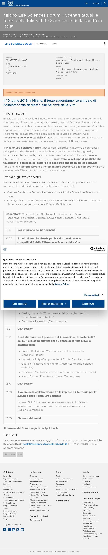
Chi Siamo (8, 472)
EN (86, 3)
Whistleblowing (89, 531)
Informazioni (41, 43)
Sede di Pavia (9, 503)
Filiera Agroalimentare (39, 487)
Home (5, 34)
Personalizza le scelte (52, 304)
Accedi (96, 3)
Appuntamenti (41, 34)
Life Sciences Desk (25, 34)
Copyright (87, 513)
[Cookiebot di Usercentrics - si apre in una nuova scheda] (92, 249)
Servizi (59, 472)
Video (58, 487)
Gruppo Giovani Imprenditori (9, 515)
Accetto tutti (88, 304)
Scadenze (60, 484)
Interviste (86, 481)
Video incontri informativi (66, 489)
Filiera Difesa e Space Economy (39, 496)
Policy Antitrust (89, 516)
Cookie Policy (61, 284)
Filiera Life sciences (38, 503)
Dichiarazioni (88, 479)
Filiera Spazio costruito (39, 510)
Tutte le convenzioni (64, 479)
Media (86, 472)
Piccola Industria (10, 511)
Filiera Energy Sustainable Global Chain (40, 506)
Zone (5, 508)
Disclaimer (87, 510)
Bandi (54, 43)
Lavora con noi (90, 492)
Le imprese (35, 472)
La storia (7, 476)
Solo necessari (20, 304)
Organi (6, 495)
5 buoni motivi (36, 520)
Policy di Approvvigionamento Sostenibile (91, 520)
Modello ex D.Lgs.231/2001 (89, 527)
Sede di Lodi (8, 498)
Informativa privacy (91, 505)
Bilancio (6, 484)
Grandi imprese (36, 484)
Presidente (87, 484)
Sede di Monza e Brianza (13, 500)
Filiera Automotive (37, 492)
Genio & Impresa (89, 487)
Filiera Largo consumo (39, 500)
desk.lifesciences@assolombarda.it (45, 444)
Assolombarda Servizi (65, 495)
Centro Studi (62, 501)
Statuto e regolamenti (12, 481)
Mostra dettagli (91, 295)
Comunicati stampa (91, 476)
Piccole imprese (36, 479)
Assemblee (7, 487)
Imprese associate (10, 479)
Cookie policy (88, 508)
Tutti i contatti (62, 492)
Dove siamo (8, 489)
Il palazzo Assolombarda (13, 492)
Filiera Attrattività (37, 489)
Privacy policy (88, 502)
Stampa (11, 454)
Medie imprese (36, 481)
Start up (33, 476)
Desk (13, 34)
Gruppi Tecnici (9, 519)
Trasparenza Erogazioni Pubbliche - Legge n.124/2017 (92, 536)
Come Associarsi (39, 516)
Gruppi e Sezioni (10, 506)
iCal (20, 454)
